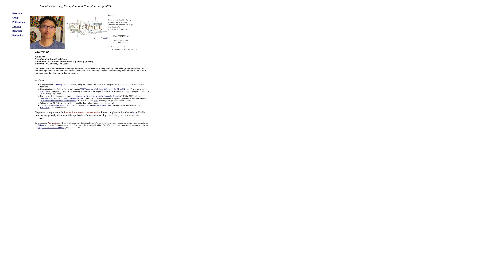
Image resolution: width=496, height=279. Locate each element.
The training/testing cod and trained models (57, 105)
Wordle (105, 38)
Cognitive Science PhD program (51, 127)
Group (15, 18)
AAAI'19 (44, 91)
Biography (17, 35)
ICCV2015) (45, 108)
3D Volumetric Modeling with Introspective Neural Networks (106, 89)
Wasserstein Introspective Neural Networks (58, 101)
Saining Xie (60, 84)
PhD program (43, 125)
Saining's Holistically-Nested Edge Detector (96, 105)
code (136, 96)
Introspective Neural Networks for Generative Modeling (98, 96)
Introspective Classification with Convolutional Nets (62, 98)
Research (17, 13)
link (134, 112)
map (127, 36)
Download (17, 31)
